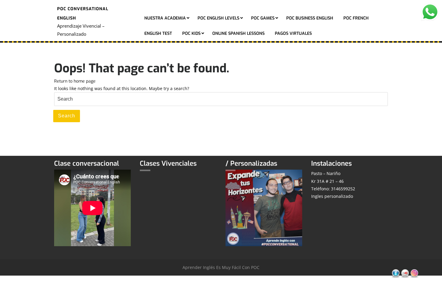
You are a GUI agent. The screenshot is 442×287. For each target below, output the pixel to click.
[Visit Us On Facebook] (395, 273)
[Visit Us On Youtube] (405, 273)
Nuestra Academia (165, 18)
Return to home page (75, 81)
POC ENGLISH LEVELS (218, 18)
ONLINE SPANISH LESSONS (238, 33)
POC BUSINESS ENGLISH (309, 18)
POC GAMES (263, 18)
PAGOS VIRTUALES (293, 33)
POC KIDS (191, 33)
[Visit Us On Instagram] (414, 273)
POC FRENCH (356, 18)
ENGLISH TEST (158, 33)
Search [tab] (66, 115)
